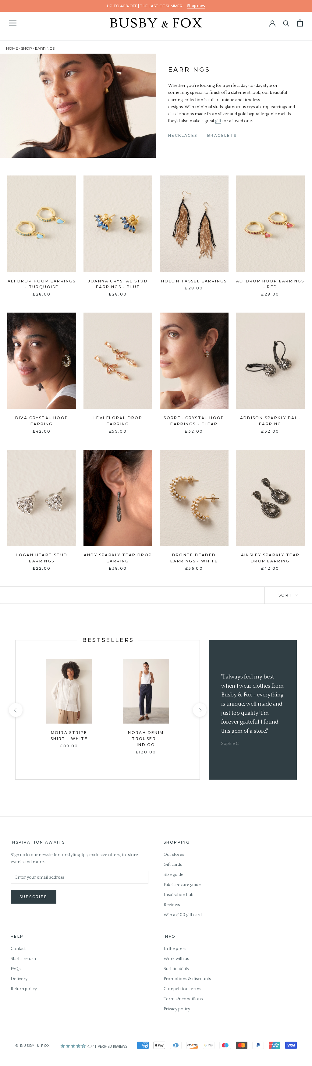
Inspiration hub (178, 894)
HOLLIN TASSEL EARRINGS (194, 281)
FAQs (15, 968)
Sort (286, 595)
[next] (199, 710)
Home (12, 48)
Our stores (174, 854)
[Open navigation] (12, 23)
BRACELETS (222, 135)
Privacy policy (177, 1009)
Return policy (24, 988)
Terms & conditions (183, 999)
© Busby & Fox (32, 1045)
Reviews (172, 904)
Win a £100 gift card (183, 914)
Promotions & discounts (187, 978)
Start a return (23, 958)
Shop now (196, 5)
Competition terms (182, 988)
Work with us (176, 958)
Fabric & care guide (182, 884)
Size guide (173, 874)
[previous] (15, 710)
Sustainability (176, 968)
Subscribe (34, 896)
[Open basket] (300, 23)
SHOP (26, 48)
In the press (175, 948)
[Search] (286, 23)
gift (218, 121)
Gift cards (173, 864)
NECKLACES (182, 135)
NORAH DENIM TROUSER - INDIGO (146, 738)
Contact (18, 948)
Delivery (19, 978)
